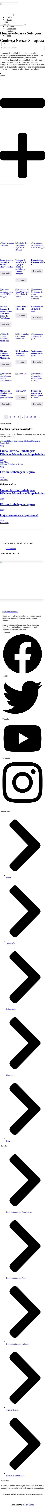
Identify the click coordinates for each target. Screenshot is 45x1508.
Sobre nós (8, 20)
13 (31, 417)
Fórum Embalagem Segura (17, 472)
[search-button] (25, 24)
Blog (9, 35)
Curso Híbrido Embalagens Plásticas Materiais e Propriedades (22, 452)
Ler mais (6, 273)
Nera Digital (29, 1505)
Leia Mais (4, 462)
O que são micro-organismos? (19, 515)
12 (27, 417)
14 (35, 417)
